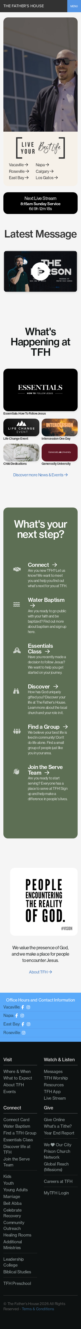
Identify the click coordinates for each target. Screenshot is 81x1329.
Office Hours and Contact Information (40, 999)
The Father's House (23, 6)
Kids (7, 1176)
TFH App (52, 1091)
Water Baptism (16, 1126)
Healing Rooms (17, 1234)
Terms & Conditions (38, 1309)
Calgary (43, 171)
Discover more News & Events (38, 475)
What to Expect (17, 1077)
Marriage (11, 1196)
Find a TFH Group (19, 1132)
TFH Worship (56, 1077)
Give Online (54, 1119)
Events (9, 1091)
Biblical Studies (17, 1271)
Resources (53, 1084)
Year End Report (59, 1132)
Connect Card (16, 1119)
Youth (8, 1183)
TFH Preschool (17, 1283)
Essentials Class (18, 1139)
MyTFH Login (56, 1192)
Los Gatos (45, 178)
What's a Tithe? (58, 1126)
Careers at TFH (58, 1181)
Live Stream (55, 1098)
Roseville (17, 171)
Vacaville (17, 165)
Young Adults (15, 1189)
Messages (53, 1071)
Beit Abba (12, 1203)
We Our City (57, 1144)
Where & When (17, 1071)
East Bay (17, 178)
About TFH (38, 972)
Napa (40, 165)
